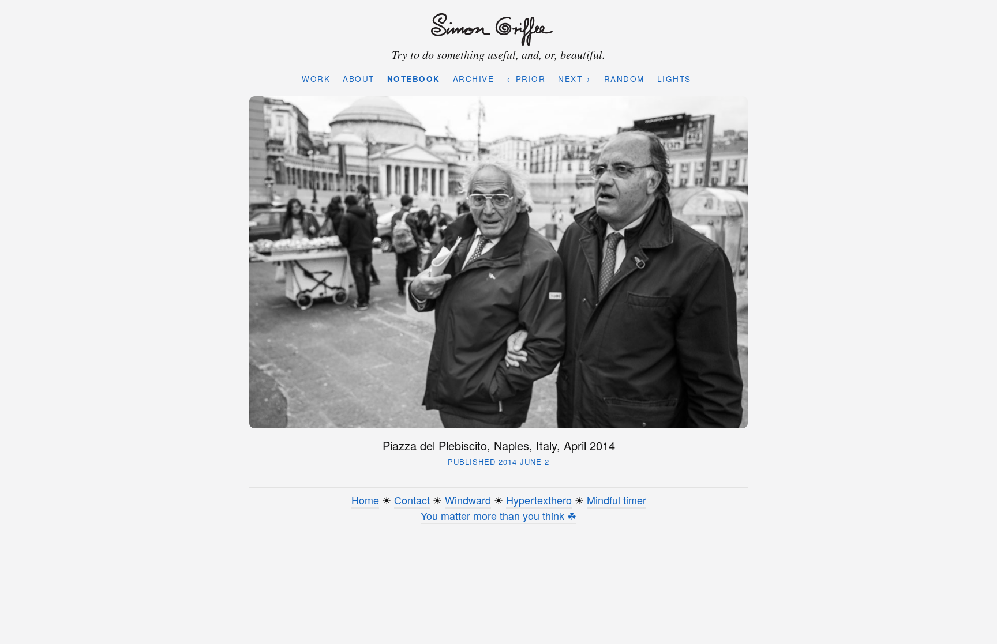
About (358, 78)
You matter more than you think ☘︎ (498, 515)
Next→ (574, 78)
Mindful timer (616, 499)
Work (316, 78)
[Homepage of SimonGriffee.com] (496, 30)
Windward (468, 499)
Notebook (413, 78)
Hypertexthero (539, 499)
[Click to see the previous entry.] (498, 262)
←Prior (526, 78)
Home (365, 499)
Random (624, 78)
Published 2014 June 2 (498, 461)
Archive (473, 78)
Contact (412, 499)
